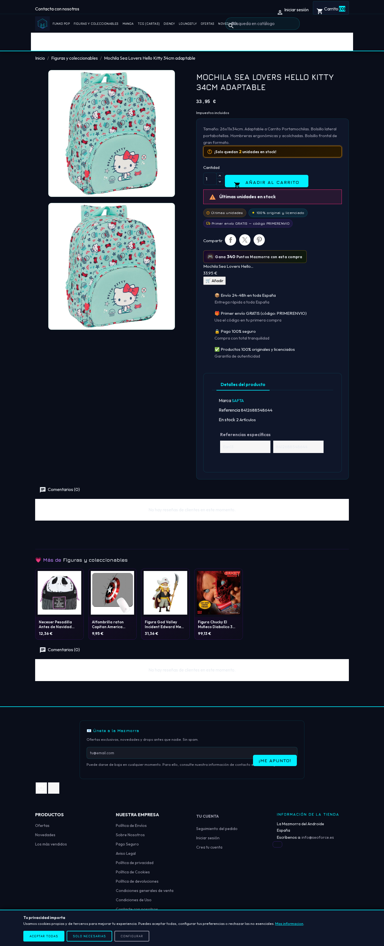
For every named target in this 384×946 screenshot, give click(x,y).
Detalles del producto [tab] (243, 384)
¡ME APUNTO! (275, 760)
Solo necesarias (89, 936)
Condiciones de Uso (134, 899)
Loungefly (188, 23)
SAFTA (238, 400)
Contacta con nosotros (57, 9)
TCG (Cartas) (149, 23)
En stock (227, 419)
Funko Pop (61, 23)
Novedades (45, 834)
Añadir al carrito (266, 183)
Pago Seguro (127, 844)
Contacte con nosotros (137, 909)
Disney (169, 23)
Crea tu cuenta (209, 847)
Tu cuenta (207, 816)
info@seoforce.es (318, 837)
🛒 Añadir (214, 280)
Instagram (41, 788)
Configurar (132, 936)
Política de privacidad (134, 862)
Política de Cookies (133, 871)
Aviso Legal (126, 853)
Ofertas (207, 23)
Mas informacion (289, 923)
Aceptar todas (44, 936)
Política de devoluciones (137, 881)
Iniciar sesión (208, 837)
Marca (225, 400)
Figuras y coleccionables (96, 23)
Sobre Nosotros (130, 834)
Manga (128, 23)
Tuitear (244, 240)
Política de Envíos (131, 825)
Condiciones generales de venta (144, 890)
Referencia (229, 410)
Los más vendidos (51, 844)
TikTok (53, 788)
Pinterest (259, 240)
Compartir (230, 240)
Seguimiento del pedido (217, 828)
